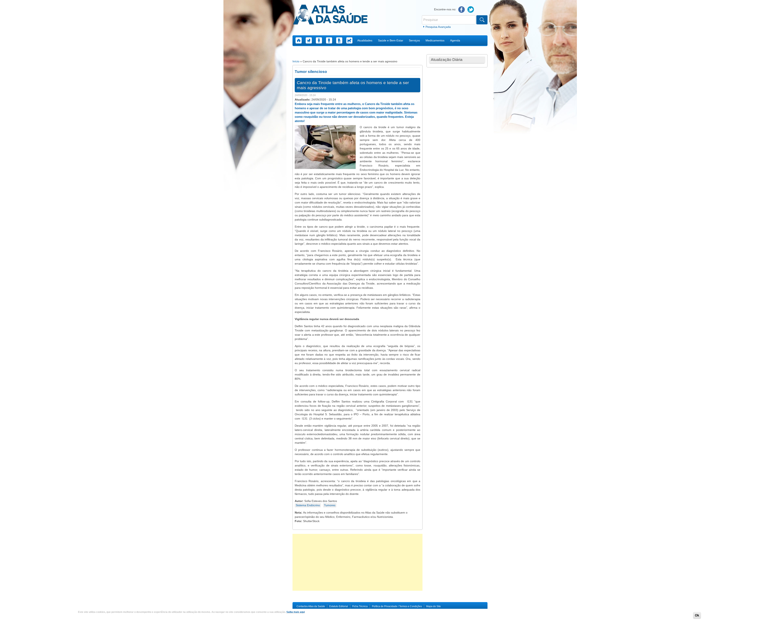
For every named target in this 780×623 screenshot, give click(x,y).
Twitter (470, 9)
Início (295, 61)
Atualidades (364, 40)
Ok (697, 615)
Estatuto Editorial (338, 606)
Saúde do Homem (329, 40)
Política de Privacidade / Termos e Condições (397, 606)
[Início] (330, 15)
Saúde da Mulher (319, 40)
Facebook (461, 9)
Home (299, 40)
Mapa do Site (433, 606)
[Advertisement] (357, 562)
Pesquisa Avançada (438, 26)
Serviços (414, 40)
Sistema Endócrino (308, 505)
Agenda (455, 40)
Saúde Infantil (309, 40)
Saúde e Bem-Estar (390, 40)
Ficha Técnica (360, 606)
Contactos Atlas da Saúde (311, 606)
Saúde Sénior (339, 40)
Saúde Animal (349, 40)
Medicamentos (435, 40)
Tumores (329, 505)
